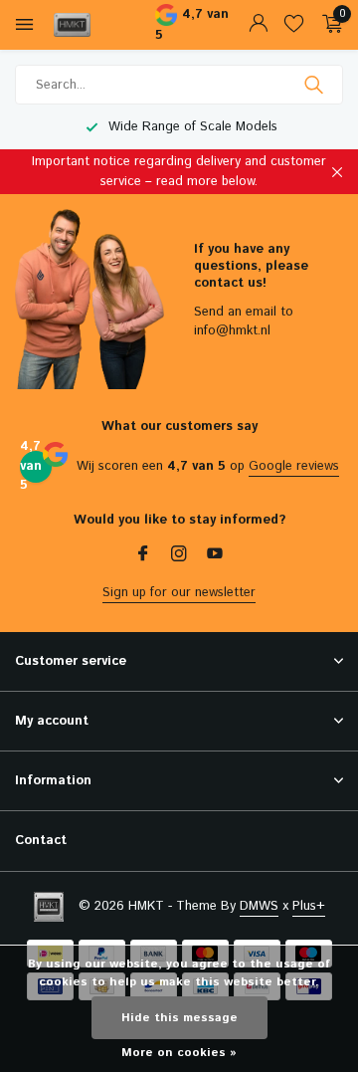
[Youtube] (215, 556)
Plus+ (308, 906)
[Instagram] (179, 556)
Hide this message (179, 1017)
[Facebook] (143, 556)
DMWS (259, 906)
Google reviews (294, 466)
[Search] (315, 85)
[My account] (258, 25)
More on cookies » (179, 1052)
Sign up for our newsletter (179, 592)
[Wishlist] (293, 25)
